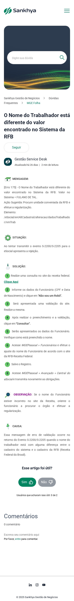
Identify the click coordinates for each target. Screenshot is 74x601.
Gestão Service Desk (31, 159)
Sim (24, 482)
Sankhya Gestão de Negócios (22, 98)
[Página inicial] (20, 10)
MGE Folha (33, 103)
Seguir (16, 147)
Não (44, 482)
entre (18, 538)
